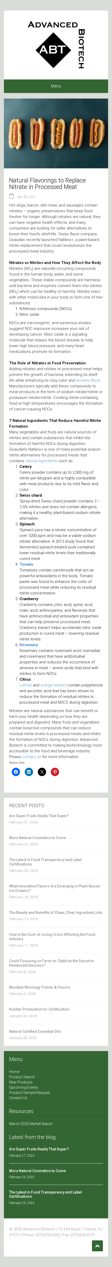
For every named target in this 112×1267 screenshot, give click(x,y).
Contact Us (18, 1098)
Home (14, 1072)
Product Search (22, 1077)
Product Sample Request (29, 1093)
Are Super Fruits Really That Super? (39, 816)
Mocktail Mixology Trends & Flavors (39, 987)
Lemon (26, 685)
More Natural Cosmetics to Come (37, 838)
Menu (56, 86)
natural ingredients (41, 460)
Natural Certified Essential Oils (35, 1031)
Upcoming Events (23, 1087)
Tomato (26, 564)
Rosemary (29, 645)
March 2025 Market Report (31, 1124)
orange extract (53, 685)
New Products (21, 1082)
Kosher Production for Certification (39, 1009)
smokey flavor (88, 380)
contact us (31, 756)
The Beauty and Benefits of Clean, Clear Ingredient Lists (55, 912)
